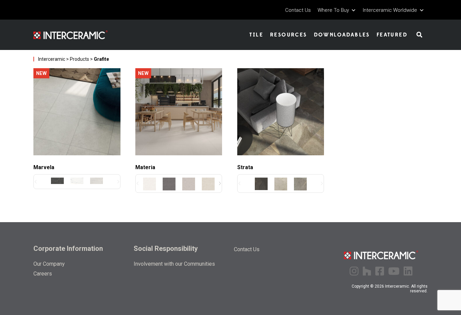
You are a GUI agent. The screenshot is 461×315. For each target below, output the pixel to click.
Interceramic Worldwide (390, 10)
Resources (288, 34)
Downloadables (342, 34)
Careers (42, 273)
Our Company (49, 264)
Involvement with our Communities (174, 264)
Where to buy (333, 10)
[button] (219, 183)
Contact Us (298, 10)
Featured (392, 34)
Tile (256, 34)
